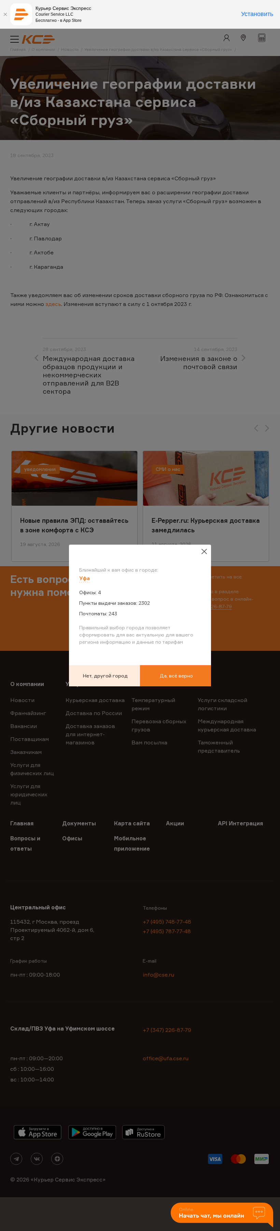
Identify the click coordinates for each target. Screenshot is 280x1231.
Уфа (84, 578)
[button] (222, 1215)
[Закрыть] (5, 14)
